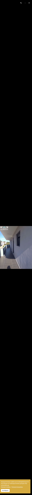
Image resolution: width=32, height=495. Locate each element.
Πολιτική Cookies (5, 487)
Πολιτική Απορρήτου (17, 487)
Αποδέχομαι (5, 490)
